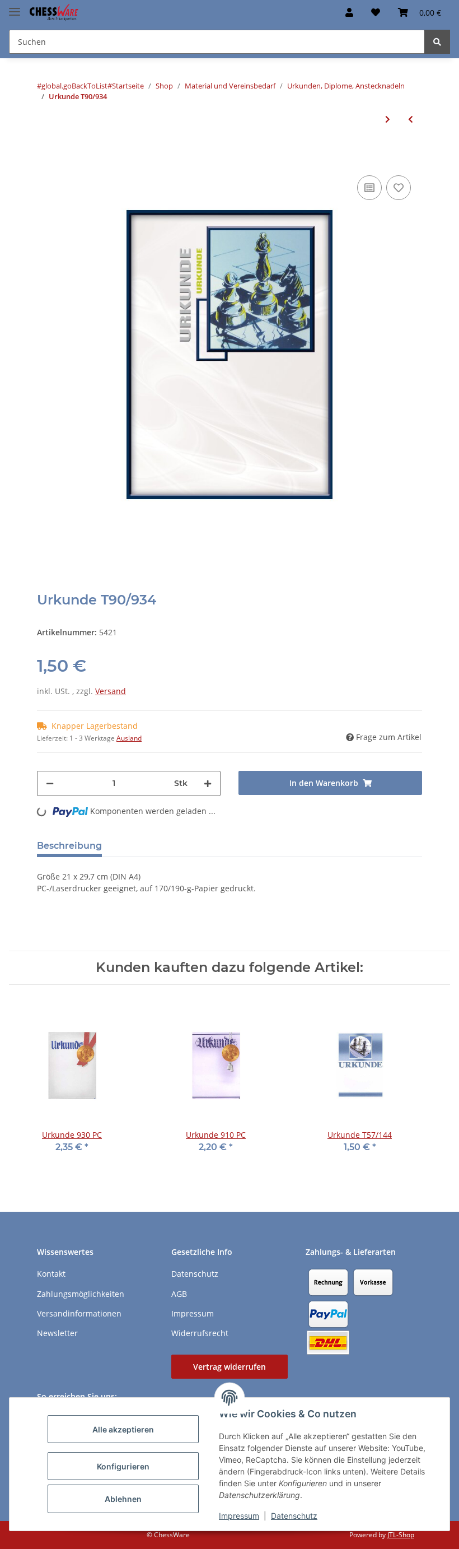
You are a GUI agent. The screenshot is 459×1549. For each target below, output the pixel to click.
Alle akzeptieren (123, 1429)
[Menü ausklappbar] (14, 7)
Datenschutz (294, 1515)
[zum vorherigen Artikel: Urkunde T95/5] (410, 119)
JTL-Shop (400, 1534)
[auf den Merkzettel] (398, 187)
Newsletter (57, 1333)
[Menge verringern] (50, 783)
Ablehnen (123, 1499)
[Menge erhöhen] (207, 783)
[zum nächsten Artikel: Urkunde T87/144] (387, 119)
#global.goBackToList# (74, 86)
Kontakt (51, 1273)
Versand (110, 691)
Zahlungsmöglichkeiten (80, 1293)
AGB (179, 1293)
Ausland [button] (129, 738)
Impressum (239, 1515)
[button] (349, 12)
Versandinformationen (79, 1313)
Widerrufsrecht (199, 1333)
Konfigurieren (123, 1466)
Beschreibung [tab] (69, 845)
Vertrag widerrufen (229, 1366)
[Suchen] (437, 42)
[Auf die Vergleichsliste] (369, 187)
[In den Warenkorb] (46, 156)
